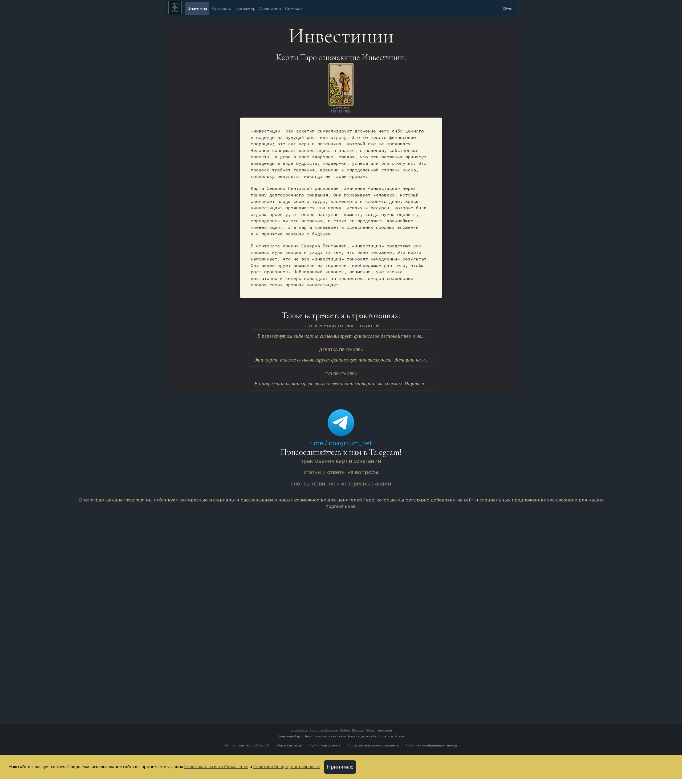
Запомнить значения (329, 736)
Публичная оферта (324, 745)
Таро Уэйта (299, 730)
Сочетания (270, 8)
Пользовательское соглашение (373, 745)
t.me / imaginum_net (341, 443)
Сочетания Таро (289, 736)
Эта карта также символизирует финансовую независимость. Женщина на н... (341, 360)
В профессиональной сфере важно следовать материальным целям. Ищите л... (341, 383)
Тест (308, 736)
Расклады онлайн (362, 736)
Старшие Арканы (324, 730)
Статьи (400, 736)
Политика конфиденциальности (431, 745)
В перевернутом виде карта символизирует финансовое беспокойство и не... (341, 336)
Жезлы (358, 730)
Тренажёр (245, 8)
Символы (294, 8)
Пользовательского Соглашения (216, 767)
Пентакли (384, 730)
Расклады (221, 8)
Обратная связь (289, 745)
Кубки (345, 730)
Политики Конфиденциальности (286, 767)
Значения (197, 8)
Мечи (370, 730)
